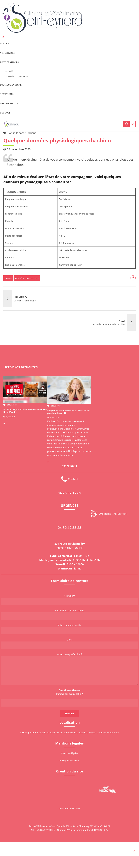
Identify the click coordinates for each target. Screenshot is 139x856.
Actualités (7, 94)
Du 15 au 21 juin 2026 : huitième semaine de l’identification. (25, 411)
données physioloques (26, 278)
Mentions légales (69, 753)
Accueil (5, 44)
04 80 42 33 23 (69, 527)
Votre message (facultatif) (69, 654)
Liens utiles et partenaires (16, 76)
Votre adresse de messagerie (69, 610)
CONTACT (5, 113)
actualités (12, 404)
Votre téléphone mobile (70, 625)
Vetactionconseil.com (69, 808)
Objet (69, 639)
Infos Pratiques (9, 62)
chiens (8, 278)
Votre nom (69, 595)
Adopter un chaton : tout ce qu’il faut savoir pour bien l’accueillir (68, 412)
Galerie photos (9, 103)
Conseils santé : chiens (21, 133)
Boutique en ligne (11, 85)
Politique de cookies (69, 760)
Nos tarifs (9, 71)
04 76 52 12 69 (69, 493)
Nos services (7, 53)
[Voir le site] (108, 789)
